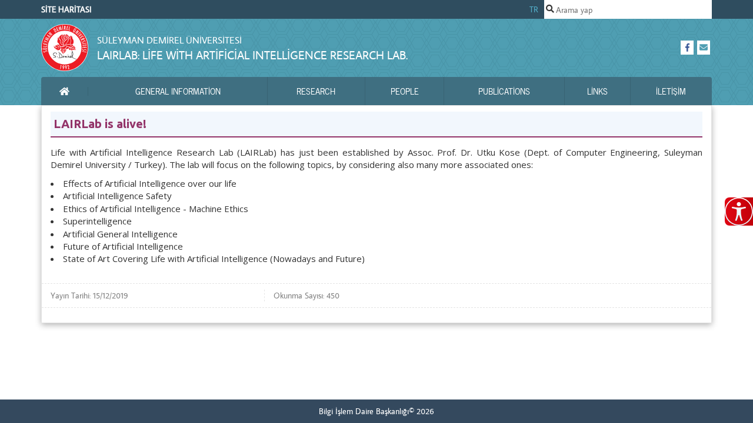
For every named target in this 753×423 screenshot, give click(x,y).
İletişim (671, 91)
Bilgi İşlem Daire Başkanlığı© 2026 (376, 411)
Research (315, 91)
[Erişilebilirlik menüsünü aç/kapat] (739, 211)
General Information (178, 91)
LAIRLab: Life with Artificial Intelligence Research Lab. (252, 55)
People (405, 91)
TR (533, 9)
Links (597, 91)
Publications (504, 91)
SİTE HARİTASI (66, 9)
